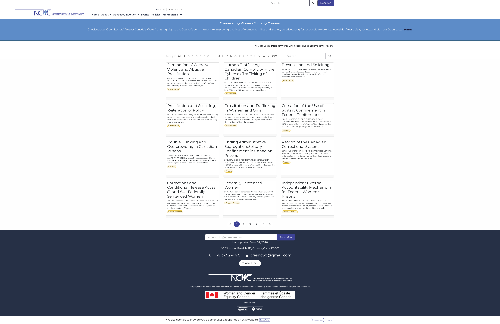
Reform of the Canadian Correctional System (304, 144)
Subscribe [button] (285, 237)
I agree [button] (329, 320)
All (179, 56)
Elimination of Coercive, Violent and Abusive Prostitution (188, 69)
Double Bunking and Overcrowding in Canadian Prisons (192, 146)
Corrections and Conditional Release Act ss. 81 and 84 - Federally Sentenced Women (191, 190)
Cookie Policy (265, 320)
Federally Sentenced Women (243, 185)
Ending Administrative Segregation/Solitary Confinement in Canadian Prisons (248, 149)
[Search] (314, 3)
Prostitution (173, 89)
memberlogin (175, 10)
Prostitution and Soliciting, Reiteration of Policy (191, 107)
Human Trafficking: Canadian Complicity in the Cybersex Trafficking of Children (249, 71)
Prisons (286, 130)
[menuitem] (95, 15)
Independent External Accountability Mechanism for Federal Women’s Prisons (306, 190)
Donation (325, 3)
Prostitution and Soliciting (306, 65)
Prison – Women (175, 212)
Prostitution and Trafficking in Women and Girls (249, 107)
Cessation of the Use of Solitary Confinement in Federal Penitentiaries (303, 110)
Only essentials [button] (317, 320)
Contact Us (249, 263)
